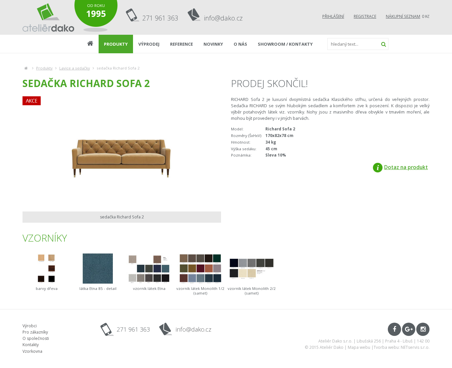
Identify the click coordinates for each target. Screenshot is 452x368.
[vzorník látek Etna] (149, 268)
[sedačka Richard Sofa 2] (122, 152)
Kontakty (31, 344)
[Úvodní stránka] (48, 17)
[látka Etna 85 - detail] (98, 268)
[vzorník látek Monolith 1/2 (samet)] (200, 268)
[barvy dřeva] (46, 268)
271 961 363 (160, 18)
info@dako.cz (223, 18)
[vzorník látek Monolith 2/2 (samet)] (252, 268)
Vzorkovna (32, 351)
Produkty (44, 68)
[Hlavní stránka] (26, 68)
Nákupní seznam (403, 16)
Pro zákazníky (35, 332)
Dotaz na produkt (406, 167)
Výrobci (30, 326)
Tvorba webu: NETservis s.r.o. (401, 347)
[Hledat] (383, 44)
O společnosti (36, 338)
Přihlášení (333, 16)
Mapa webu (359, 347)
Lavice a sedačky (74, 68)
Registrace (365, 16)
